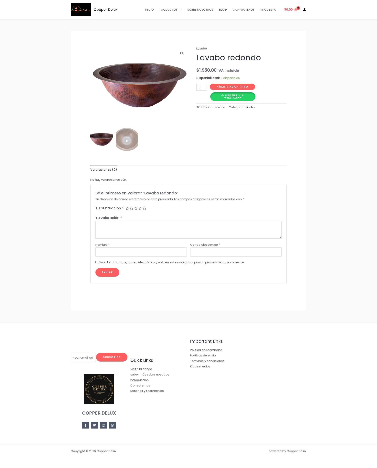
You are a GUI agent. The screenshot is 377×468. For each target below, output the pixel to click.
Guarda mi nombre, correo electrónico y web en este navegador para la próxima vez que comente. (171, 262)
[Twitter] (94, 425)
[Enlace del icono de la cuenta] (304, 9)
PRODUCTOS (169, 9)
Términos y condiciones (207, 361)
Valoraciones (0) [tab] (103, 170)
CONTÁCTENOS (244, 9)
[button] (182, 53)
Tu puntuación (109, 208)
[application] (179, 9)
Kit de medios (200, 366)
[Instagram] (103, 425)
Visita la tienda (141, 369)
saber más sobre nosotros (149, 374)
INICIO (149, 9)
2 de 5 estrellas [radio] (131, 208)
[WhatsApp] (112, 425)
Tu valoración (108, 217)
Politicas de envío (203, 355)
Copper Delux (105, 9)
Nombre (102, 245)
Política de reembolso (206, 350)
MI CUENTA (268, 9)
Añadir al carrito (232, 86)
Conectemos (140, 385)
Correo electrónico (205, 245)
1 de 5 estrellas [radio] (127, 208)
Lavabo (201, 48)
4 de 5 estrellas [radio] (140, 208)
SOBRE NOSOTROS (200, 9)
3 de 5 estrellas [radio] (136, 208)
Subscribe (111, 357)
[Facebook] (85, 425)
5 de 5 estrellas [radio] (144, 208)
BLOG (223, 9)
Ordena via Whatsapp (234, 96)
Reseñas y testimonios (147, 391)
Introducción (139, 380)
